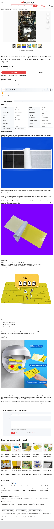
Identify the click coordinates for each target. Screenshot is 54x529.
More (2, 519)
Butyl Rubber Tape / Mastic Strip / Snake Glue (7, 485)
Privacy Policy (46, 523)
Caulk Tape (16, 488)
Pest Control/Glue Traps (45, 485)
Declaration (41, 523)
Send (13, 432)
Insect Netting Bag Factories (34, 510)
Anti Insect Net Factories (21, 510)
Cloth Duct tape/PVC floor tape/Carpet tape (33, 488)
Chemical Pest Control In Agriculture (25, 504)
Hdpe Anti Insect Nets (18, 516)
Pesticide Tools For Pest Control (8, 504)
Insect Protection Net (6, 516)
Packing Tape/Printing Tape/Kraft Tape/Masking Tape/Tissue (7, 488)
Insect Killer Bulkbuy (29, 516)
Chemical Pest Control (23, 9)
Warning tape (29, 485)
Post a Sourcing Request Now (39, 432)
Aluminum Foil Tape (44, 490)
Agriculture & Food (8, 9)
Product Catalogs (20, 483)
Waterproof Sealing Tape (45, 488)
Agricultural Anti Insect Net (34, 513)
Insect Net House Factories (7, 510)
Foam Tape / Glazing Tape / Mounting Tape (20, 485)
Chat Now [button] (41, 72)
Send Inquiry (14, 72)
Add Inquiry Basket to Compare (27, 50)
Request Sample (22, 75)
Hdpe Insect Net (46, 513)
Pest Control (15, 9)
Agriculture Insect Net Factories (8, 513)
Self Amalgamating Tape (6, 490)
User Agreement (34, 523)
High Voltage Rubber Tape (19, 490)
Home (2, 9)
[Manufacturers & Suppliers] (27, 2)
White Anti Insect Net (22, 513)
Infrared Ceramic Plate (31, 490)
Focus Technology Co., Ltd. (18, 523)
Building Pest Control (39, 504)
